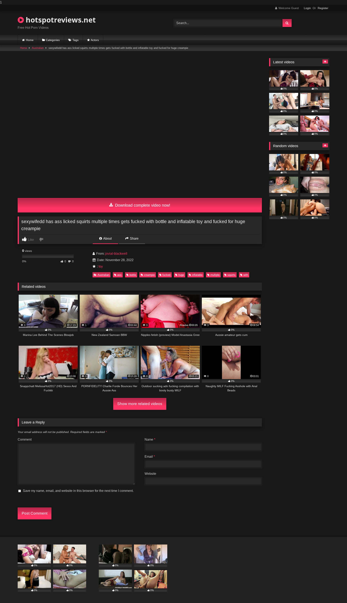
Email (150, 456)
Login (307, 8)
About (107, 238)
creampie (149, 274)
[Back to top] (334, 592)
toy (101, 266)
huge (181, 274)
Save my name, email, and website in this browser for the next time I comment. (78, 490)
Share (134, 238)
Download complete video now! (142, 205)
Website (150, 473)
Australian (38, 47)
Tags (75, 40)
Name (150, 439)
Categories (53, 40)
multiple (214, 274)
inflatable (197, 274)
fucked (166, 274)
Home (30, 40)
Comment (25, 439)
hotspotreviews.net (60, 20)
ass (119, 274)
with (245, 274)
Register (323, 8)
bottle (133, 274)
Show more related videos (139, 404)
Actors (95, 40)
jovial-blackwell (116, 253)
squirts (231, 274)
